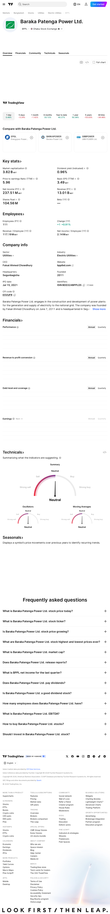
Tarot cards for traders (40, 870)
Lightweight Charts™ (94, 802)
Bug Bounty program (39, 899)
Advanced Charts (93, 805)
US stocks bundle (38, 836)
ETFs (5, 807)
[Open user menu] (86, 4)
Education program (94, 825)
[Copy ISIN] (84, 285)
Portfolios (7, 861)
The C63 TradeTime (39, 873)
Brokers (33, 816)
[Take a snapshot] (81, 62)
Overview (34, 813)
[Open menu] (4, 4)
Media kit (34, 859)
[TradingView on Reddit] (105, 756)
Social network (65, 796)
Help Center (35, 853)
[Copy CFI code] (14, 295)
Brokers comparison (39, 819)
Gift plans (34, 805)
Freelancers (64, 839)
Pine (4, 822)
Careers (33, 856)
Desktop (6, 884)
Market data (35, 802)
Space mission (36, 847)
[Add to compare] (31, 137)
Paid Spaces (64, 842)
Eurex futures (36, 833)
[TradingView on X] (67, 756)
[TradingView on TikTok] (99, 756)
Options (6, 867)
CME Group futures (38, 830)
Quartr (39, 780)
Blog (32, 850)
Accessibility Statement (40, 893)
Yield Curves (8, 864)
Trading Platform (93, 808)
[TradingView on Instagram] (83, 756)
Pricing (33, 799)
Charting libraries (93, 799)
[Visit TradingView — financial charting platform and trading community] (13, 103)
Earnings (6, 847)
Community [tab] (35, 53)
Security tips (35, 896)
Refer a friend (65, 802)
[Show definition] (26, 168)
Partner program (93, 822)
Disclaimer (34, 884)
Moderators (64, 810)
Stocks (6, 804)
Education (63, 822)
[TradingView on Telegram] (94, 756)
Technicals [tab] (49, 53)
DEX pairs (7, 819)
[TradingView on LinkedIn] (88, 756)
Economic (7, 844)
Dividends (7, 850)
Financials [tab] (20, 53)
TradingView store (38, 867)
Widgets (89, 796)
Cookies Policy (36, 890)
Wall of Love (64, 799)
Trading (62, 819)
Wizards (62, 836)
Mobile (5, 881)
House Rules (64, 808)
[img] (59, 29)
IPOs (5, 853)
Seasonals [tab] (63, 53)
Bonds (5, 810)
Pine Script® (8, 873)
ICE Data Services (33, 769)
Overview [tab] (7, 53)
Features (34, 796)
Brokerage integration (95, 819)
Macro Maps (8, 870)
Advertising (91, 816)
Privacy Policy (36, 887)
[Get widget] (87, 62)
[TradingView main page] (10, 4)
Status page (35, 902)
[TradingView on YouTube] (78, 756)
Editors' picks (65, 825)
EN (78, 4)
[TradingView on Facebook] (72, 756)
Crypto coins (8, 813)
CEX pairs (7, 816)
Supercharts (8, 796)
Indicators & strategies (69, 833)
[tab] (91, 327)
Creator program (66, 805)
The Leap (34, 822)
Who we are (35, 844)
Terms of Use (36, 881)
